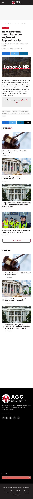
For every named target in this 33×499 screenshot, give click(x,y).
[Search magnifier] (30, 477)
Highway (14, 113)
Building (15, 111)
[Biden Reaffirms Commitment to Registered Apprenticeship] (16, 67)
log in (22, 100)
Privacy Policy (25, 493)
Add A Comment (16, 241)
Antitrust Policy (17, 495)
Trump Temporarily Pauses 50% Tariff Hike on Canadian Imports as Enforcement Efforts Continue (16, 204)
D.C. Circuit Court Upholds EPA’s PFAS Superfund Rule (14, 152)
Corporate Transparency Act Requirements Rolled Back (12, 178)
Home (3, 23)
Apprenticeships (6, 111)
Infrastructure (21, 113)
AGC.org (12, 491)
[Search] (30, 2)
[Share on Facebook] (6, 53)
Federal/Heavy (6, 113)
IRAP (28, 113)
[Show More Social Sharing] (29, 53)
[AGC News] (16, 2)
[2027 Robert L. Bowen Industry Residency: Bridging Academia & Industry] (16, 220)
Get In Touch (19, 491)
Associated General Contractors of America (18, 487)
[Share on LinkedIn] (23, 53)
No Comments (6, 50)
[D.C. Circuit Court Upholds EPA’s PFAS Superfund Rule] (16, 140)
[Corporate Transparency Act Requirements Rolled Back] (16, 166)
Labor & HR (5, 28)
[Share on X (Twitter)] (14, 53)
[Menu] (3, 2)
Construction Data (23, 111)
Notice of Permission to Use (13, 493)
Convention (27, 491)
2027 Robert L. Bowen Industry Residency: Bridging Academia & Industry (16, 231)
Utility (3, 116)
